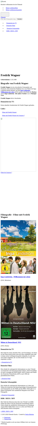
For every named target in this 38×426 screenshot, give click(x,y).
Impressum (7, 417)
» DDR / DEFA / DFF (7, 411)
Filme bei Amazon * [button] (6, 172)
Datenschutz (7, 419)
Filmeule (3, 17)
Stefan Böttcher (29, 414)
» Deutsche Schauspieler (7, 395)
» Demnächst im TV (6, 362)
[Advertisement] (19, 52)
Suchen (20, 19)
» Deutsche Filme (6, 378)
